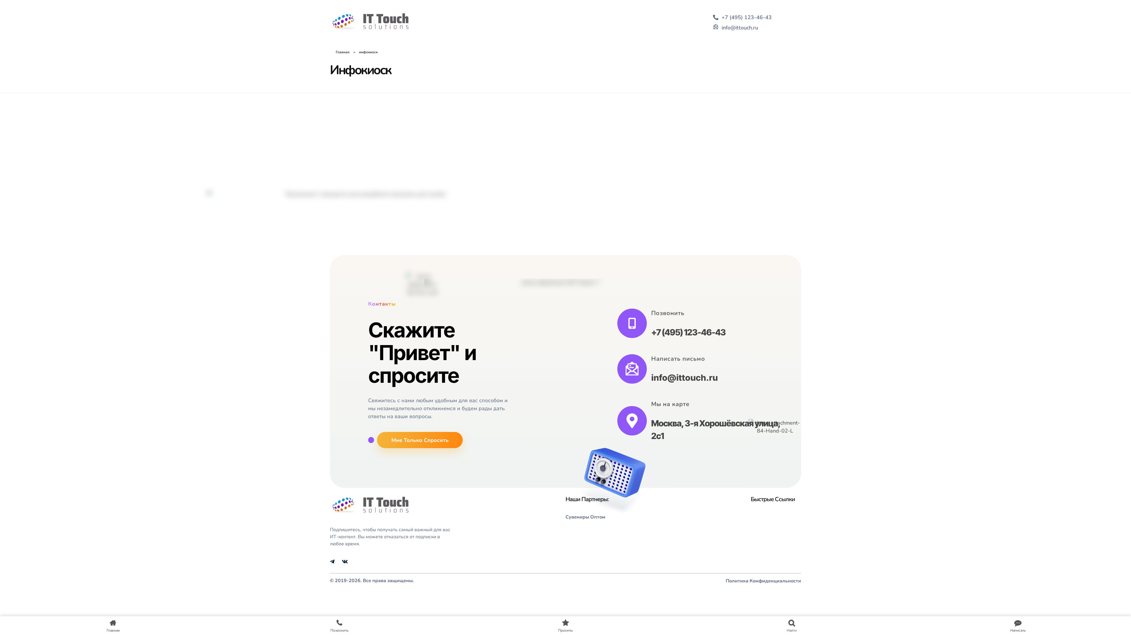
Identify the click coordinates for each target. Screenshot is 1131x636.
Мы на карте (670, 404)
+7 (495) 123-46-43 (688, 332)
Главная (343, 52)
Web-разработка (348, 237)
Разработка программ (354, 244)
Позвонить (667, 313)
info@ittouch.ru (684, 377)
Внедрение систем (394, 237)
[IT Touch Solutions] (370, 21)
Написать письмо (678, 359)
